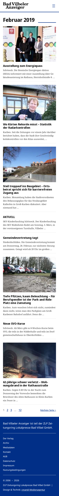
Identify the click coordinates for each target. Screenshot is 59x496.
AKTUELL (9, 217)
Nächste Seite (47, 410)
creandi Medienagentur (33, 489)
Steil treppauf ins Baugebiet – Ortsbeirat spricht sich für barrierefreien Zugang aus (27, 189)
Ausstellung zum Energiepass (22, 65)
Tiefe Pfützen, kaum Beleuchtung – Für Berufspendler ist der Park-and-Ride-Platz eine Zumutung (29, 299)
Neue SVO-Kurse (14, 323)
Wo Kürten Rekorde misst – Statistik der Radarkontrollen (27, 126)
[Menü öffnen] (53, 6)
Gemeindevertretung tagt (20, 237)
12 (20, 410)
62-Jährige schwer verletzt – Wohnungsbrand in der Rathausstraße (25, 383)
